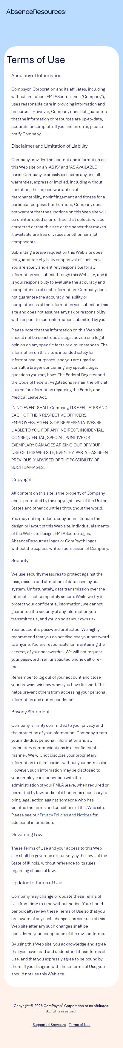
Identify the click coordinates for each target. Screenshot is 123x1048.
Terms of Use (79, 1024)
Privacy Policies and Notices (66, 815)
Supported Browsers (49, 1024)
